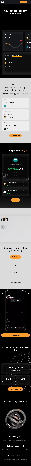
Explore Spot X (15, 135)
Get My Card (15, 257)
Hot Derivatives (17, 55)
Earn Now (15, 200)
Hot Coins (8, 55)
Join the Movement (15, 389)
